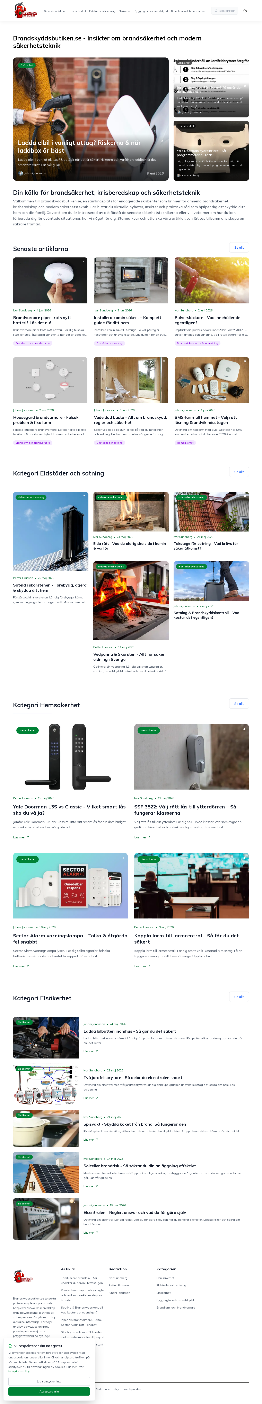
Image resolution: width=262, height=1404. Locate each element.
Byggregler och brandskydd (151, 11)
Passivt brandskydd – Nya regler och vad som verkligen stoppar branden (82, 1295)
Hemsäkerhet (78, 11)
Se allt (239, 247)
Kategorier (166, 1269)
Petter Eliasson (23, 578)
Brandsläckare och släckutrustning (197, 343)
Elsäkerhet (125, 11)
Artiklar (68, 1269)
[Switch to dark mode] (245, 10)
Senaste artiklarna (55, 11)
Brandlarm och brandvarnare (188, 11)
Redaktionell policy (107, 1389)
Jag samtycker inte (49, 1381)
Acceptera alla (49, 1391)
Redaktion (118, 1269)
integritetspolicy (18, 1371)
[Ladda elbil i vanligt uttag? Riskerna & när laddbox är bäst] (91, 119)
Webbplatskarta (133, 1389)
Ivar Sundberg (22, 310)
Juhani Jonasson (24, 410)
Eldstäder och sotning (102, 11)
